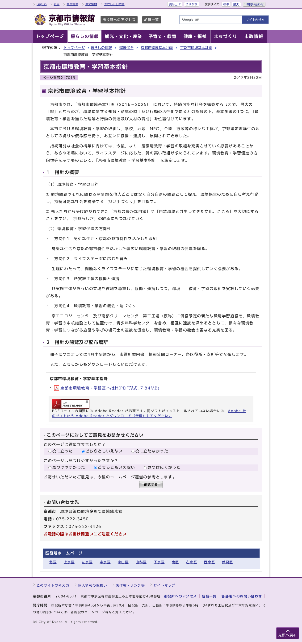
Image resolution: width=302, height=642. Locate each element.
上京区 (69, 562)
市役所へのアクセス (119, 19)
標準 (226, 4)
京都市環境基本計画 (157, 48)
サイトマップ (165, 585)
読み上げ (174, 4)
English (42, 4)
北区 (53, 562)
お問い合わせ (255, 4)
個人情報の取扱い (92, 585)
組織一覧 (151, 19)
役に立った (62, 451)
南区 (175, 562)
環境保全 (126, 48)
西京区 (209, 562)
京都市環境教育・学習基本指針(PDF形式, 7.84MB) (109, 388)
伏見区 (227, 562)
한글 (57, 4)
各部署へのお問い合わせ (242, 596)
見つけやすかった (68, 467)
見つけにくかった (164, 467)
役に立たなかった (151, 451)
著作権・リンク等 (130, 585)
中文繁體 (91, 4)
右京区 (191, 562)
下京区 (159, 562)
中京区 (105, 562)
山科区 (141, 562)
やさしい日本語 (114, 4)
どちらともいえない (104, 451)
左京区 (87, 562)
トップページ (74, 48)
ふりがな (191, 4)
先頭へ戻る (287, 635)
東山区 (123, 562)
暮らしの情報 (101, 48)
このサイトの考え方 (53, 585)
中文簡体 (72, 4)
